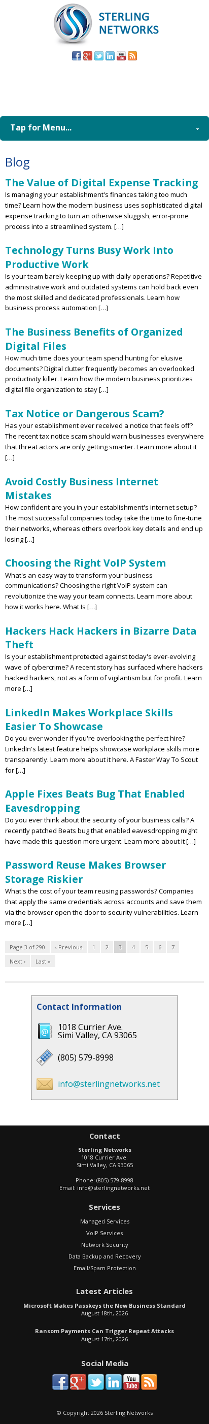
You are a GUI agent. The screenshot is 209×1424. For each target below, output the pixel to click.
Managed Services (104, 1221)
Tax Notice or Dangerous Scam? (84, 413)
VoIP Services (104, 1233)
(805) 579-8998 (120, 86)
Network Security (104, 1244)
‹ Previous (68, 947)
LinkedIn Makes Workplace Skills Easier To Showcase (89, 719)
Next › (17, 961)
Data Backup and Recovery (104, 1256)
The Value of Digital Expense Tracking (101, 182)
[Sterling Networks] (105, 45)
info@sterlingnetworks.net (109, 1083)
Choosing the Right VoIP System (85, 563)
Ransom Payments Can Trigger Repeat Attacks (104, 1331)
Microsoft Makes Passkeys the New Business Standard (104, 1305)
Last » (43, 961)
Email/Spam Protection (105, 1268)
